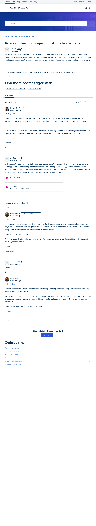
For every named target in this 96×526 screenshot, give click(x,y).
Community (10, 1)
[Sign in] (90, 8)
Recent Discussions (12, 348)
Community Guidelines (13, 364)
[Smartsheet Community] (19, 8)
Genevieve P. (15, 214)
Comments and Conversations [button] (15, 88)
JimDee (13, 49)
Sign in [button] (46, 335)
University (33, 1)
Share (7, 77)
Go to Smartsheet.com (81, 1)
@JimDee (13, 113)
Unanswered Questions (48, 361)
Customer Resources (12, 351)
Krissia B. (13, 108)
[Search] (86, 8)
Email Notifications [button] (35, 88)
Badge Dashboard (11, 355)
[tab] (9, 95)
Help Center (21, 1)
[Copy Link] (20, 51)
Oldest (13, 102)
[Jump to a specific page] (89, 102)
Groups (7, 358)
